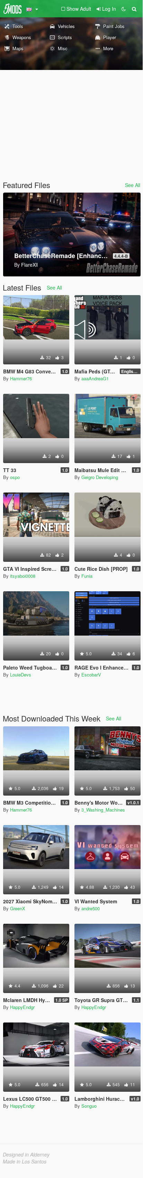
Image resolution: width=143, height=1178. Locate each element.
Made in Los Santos (24, 1161)
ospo (15, 477)
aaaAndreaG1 (95, 378)
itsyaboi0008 (22, 576)
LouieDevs (20, 674)
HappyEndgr (22, 1007)
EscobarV (91, 674)
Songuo (89, 1105)
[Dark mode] (123, 8)
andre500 (90, 908)
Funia (86, 576)
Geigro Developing (99, 477)
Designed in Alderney (26, 1154)
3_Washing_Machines (103, 809)
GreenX (17, 908)
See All (132, 184)
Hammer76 (21, 378)
